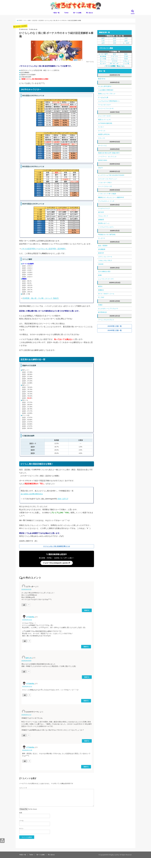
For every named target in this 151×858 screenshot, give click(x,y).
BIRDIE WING (102, 160)
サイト (21, 828)
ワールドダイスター (104, 105)
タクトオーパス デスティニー (107, 179)
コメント (23, 788)
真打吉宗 (101, 212)
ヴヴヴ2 (114, 61)
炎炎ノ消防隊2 (103, 245)
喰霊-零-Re (101, 79)
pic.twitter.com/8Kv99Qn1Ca (32, 494)
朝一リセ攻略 (77, 12)
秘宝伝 (100, 286)
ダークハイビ (102, 145)
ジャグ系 (126, 63)
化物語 (100, 305)
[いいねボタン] (24, 604)
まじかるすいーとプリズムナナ (108, 308)
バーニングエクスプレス (106, 320)
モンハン (103, 61)
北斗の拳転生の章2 (104, 271)
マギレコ (126, 61)
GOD (126, 59)
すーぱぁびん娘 (103, 97)
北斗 (114, 54)
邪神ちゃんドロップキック (106, 93)
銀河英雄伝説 (102, 312)
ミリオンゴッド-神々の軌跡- (107, 194)
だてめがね (30, 617)
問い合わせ (89, 12)
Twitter (66, 12)
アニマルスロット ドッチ (106, 201)
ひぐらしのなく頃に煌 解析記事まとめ (56, 546)
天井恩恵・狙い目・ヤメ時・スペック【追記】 (40, 298)
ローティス (101, 130)
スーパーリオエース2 (105, 186)
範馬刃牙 (101, 253)
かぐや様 (103, 59)
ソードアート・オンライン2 (107, 156)
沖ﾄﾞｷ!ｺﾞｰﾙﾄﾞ (114, 63)
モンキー (103, 63)
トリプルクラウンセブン (106, 227)
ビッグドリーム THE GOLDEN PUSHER (111, 175)
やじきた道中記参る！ (105, 86)
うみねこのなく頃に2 (105, 260)
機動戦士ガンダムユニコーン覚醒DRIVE (111, 197)
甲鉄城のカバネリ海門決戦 (106, 234)
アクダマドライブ (104, 208)
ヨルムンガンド (103, 216)
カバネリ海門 (103, 54)
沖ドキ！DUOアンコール (106, 294)
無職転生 (101, 290)
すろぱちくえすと (113, 855)
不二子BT (101, 297)
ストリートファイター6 (105, 108)
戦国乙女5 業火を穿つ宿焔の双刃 (108, 153)
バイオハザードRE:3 (104, 182)
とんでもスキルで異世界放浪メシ (109, 101)
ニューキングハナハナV (105, 279)
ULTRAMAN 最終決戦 (105, 123)
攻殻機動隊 (101, 249)
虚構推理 (101, 219)
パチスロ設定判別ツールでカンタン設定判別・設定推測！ (43, 249)
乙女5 (126, 56)
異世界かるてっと (104, 223)
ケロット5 (101, 138)
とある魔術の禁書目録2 (105, 90)
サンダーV (101, 238)
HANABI (100, 264)
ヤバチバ (101, 127)
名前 (20, 812)
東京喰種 (103, 56)
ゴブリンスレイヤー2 (105, 257)
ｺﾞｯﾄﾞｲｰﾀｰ (114, 56)
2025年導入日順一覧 (115, 326)
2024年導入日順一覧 (115, 330)
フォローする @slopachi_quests (55, 563)
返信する (86, 610)
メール (21, 820)
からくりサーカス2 (104, 116)
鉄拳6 (100, 275)
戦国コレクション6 (104, 119)
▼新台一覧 (56, 12)
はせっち (29, 658)
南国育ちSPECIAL (104, 134)
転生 (126, 54)
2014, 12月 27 (63, 499)
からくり (114, 59)
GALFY (100, 168)
